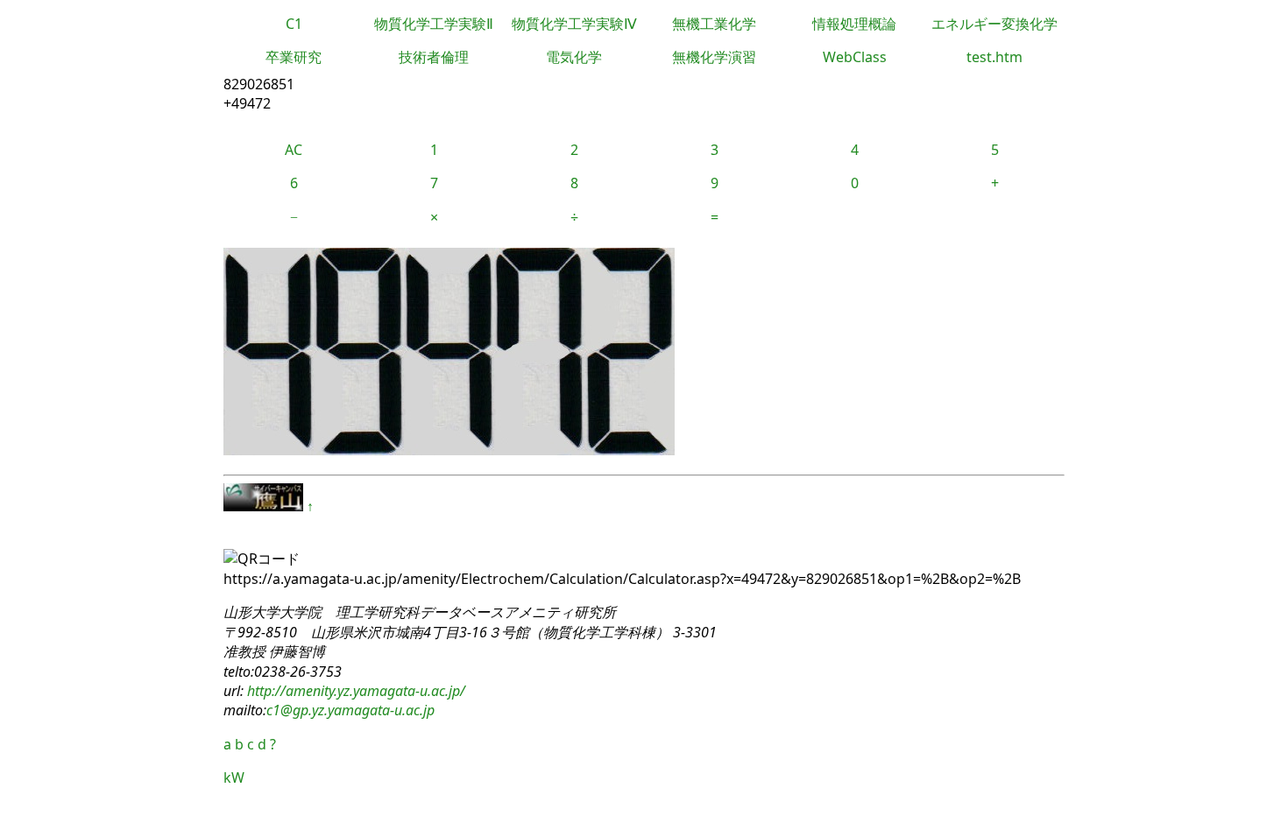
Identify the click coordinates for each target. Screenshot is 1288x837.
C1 (294, 23)
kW (233, 777)
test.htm (994, 57)
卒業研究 (293, 57)
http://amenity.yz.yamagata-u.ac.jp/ (354, 690)
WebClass (855, 57)
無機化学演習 (714, 57)
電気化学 (574, 57)
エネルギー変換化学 (994, 23)
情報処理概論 (854, 23)
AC (293, 149)
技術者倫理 (434, 57)
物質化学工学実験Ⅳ (574, 23)
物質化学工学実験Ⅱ (433, 23)
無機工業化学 (714, 23)
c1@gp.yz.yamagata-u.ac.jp (350, 710)
